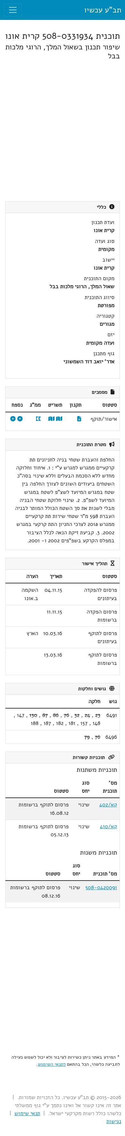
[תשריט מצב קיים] (51, 419)
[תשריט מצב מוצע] (59, 419)
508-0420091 (101, 887)
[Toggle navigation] (13, 10)
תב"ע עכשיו (102, 10)
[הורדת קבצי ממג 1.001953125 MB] (38, 419)
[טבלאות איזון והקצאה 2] (13, 419)
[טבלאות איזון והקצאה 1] (20, 419)
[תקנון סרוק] (79, 419)
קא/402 (108, 804)
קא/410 (108, 826)
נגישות (113, 1121)
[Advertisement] (62, 131)
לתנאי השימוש (52, 1064)
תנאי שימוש (27, 1113)
